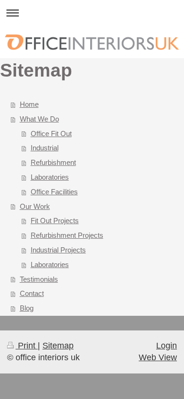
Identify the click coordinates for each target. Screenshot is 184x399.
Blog (26, 308)
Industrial (45, 148)
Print (27, 345)
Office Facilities (54, 192)
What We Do (39, 119)
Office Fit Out (51, 134)
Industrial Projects (58, 250)
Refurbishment (53, 162)
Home (29, 104)
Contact (32, 293)
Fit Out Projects (55, 221)
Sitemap (58, 345)
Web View (158, 357)
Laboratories (50, 177)
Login (166, 345)
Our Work (35, 206)
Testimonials (39, 279)
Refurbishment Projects (67, 235)
